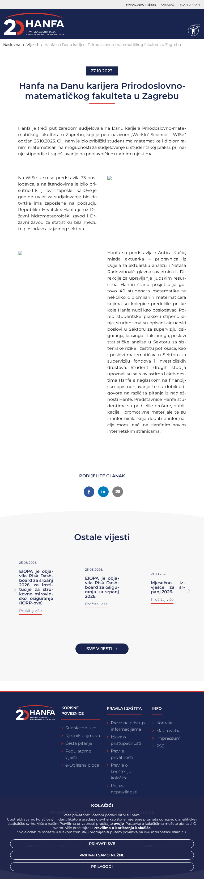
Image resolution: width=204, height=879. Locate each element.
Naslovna (11, 44)
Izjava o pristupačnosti (126, 740)
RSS (160, 745)
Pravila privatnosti (122, 754)
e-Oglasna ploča (82, 765)
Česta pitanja (78, 743)
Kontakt (164, 722)
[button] (15, 591)
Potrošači (167, 4)
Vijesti (32, 44)
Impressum (168, 738)
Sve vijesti (99, 648)
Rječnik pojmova (82, 735)
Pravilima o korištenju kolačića (122, 828)
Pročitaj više (34, 613)
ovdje (119, 823)
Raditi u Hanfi (189, 4)
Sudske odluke (80, 727)
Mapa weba (168, 730)
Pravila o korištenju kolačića (121, 771)
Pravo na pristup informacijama (128, 726)
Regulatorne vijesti (78, 754)
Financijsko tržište (141, 4)
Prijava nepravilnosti (124, 788)
